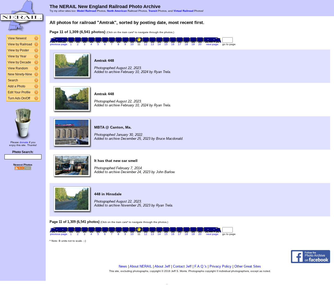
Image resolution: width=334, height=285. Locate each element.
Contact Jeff (182, 266)
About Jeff (162, 266)
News (123, 266)
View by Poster (18, 50)
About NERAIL (141, 266)
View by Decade (19, 62)
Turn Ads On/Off (19, 98)
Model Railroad (86, 10)
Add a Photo (16, 86)
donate (24, 142)
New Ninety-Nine (20, 74)
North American (117, 10)
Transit (152, 10)
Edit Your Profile (19, 92)
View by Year (17, 56)
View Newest (17, 38)
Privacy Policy (220, 266)
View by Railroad (20, 44)
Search (13, 80)
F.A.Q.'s (200, 266)
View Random (18, 68)
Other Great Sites (247, 266)
